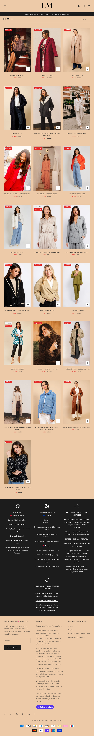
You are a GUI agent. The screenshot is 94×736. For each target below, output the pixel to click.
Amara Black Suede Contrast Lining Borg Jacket (47, 135)
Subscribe (12, 648)
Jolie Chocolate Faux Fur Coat (47, 369)
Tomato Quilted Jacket (77, 194)
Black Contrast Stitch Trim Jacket (17, 310)
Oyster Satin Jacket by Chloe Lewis (47, 252)
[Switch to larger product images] (4, 19)
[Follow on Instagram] (17, 714)
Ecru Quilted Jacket (17, 252)
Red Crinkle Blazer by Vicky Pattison (17, 194)
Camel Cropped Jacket (47, 310)
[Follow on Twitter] (11, 714)
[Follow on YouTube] (29, 714)
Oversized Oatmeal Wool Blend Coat (77, 369)
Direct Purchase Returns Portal (79, 634)
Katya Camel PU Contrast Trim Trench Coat (17, 428)
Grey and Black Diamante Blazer (76, 252)
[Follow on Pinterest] (23, 714)
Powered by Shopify (55, 720)
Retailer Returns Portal (76, 637)
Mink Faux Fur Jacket (17, 75)
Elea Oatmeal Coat (77, 75)
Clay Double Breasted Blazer (46, 194)
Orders (70, 626)
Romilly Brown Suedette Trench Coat (76, 427)
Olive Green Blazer (77, 310)
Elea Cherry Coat (47, 75)
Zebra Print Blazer (17, 369)
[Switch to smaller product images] (8, 19)
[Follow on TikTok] (34, 714)
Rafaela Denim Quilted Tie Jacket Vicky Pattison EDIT (47, 428)
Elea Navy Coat (17, 133)
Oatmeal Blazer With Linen (76, 133)
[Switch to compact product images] (12, 19)
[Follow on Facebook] (5, 714)
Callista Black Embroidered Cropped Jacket (17, 489)
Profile (70, 630)
